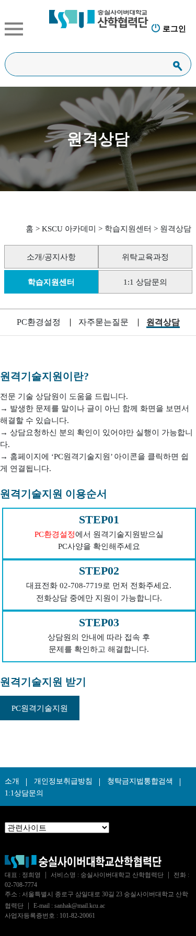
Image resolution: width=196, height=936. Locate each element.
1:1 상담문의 (145, 281)
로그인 (174, 28)
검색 (178, 66)
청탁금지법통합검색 (140, 781)
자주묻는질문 (103, 322)
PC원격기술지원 (39, 708)
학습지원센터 (128, 228)
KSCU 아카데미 (69, 228)
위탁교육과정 (145, 256)
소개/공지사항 (51, 256)
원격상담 (175, 228)
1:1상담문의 (24, 793)
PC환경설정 (39, 322)
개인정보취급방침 (63, 781)
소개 (12, 781)
